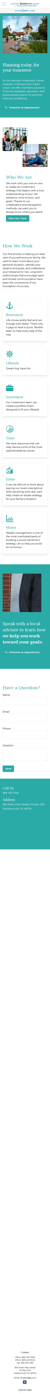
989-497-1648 (28, 1357)
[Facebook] (25, 1382)
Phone (7, 728)
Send (8, 768)
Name (6, 694)
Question (8, 745)
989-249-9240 (28, 1360)
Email (6, 711)
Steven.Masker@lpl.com (25, 1378)
